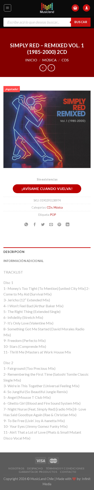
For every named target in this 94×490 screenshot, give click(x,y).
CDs (65, 60)
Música (49, 60)
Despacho (35, 468)
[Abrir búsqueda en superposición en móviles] (47, 22)
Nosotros (16, 468)
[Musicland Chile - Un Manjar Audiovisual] (47, 8)
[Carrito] (75, 8)
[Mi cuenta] (86, 8)
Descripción (13, 252)
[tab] (47, 251)
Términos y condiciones (65, 468)
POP (53, 214)
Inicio (31, 60)
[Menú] (7, 8)
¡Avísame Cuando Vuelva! (47, 189)
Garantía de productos (38, 471)
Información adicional (23, 261)
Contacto (68, 471)
